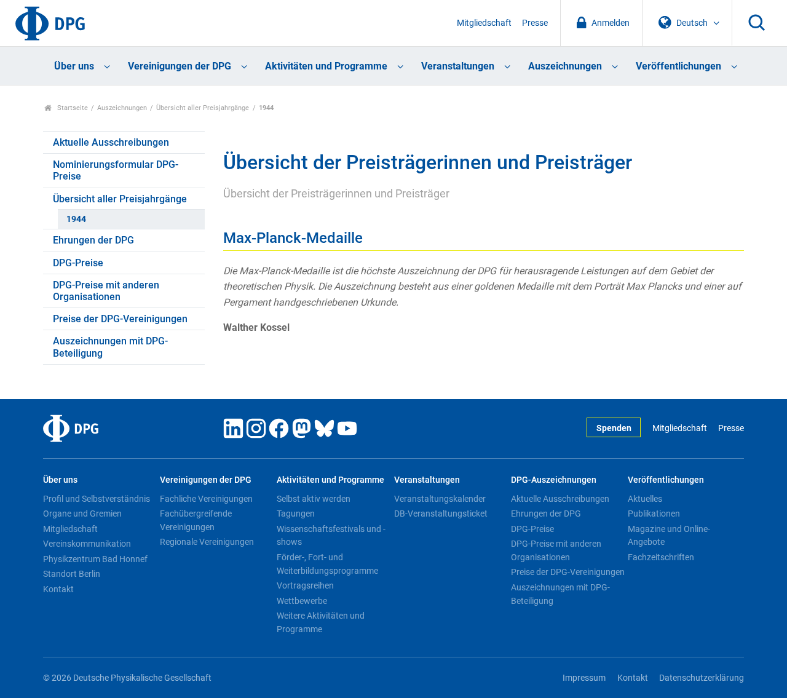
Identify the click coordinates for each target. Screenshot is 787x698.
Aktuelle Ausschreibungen (111, 142)
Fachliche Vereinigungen (206, 499)
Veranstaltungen (457, 66)
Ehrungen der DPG (93, 240)
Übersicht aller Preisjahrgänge (202, 108)
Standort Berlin (71, 574)
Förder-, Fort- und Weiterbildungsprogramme (327, 564)
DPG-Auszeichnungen (553, 480)
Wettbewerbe (302, 601)
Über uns (74, 66)
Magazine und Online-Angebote (669, 535)
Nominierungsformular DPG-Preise (115, 170)
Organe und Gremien (82, 513)
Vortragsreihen (305, 585)
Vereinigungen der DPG (179, 66)
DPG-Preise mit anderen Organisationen (106, 291)
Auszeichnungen (565, 66)
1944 (76, 219)
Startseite (71, 108)
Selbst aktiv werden (313, 499)
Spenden (613, 428)
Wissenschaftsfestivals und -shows (331, 535)
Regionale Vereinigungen (207, 542)
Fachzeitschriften (661, 557)
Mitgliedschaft (484, 23)
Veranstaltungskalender (440, 499)
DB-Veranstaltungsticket (441, 513)
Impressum (584, 678)
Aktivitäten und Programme (326, 66)
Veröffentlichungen (678, 66)
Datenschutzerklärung (701, 678)
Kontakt (58, 589)
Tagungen (296, 513)
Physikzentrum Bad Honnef (95, 559)
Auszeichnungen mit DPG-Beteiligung (110, 347)
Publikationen (654, 513)
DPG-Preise (78, 263)
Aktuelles (645, 499)
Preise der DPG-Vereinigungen (120, 319)
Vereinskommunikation (87, 544)
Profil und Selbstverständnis (96, 499)
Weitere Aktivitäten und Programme (321, 622)
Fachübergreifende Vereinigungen (196, 520)
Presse (535, 23)
